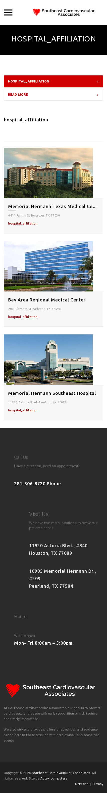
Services (81, 784)
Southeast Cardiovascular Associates (61, 773)
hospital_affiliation (28, 81)
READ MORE (18, 94)
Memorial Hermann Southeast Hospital (52, 393)
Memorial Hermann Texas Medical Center (53, 206)
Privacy (98, 784)
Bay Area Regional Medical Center (47, 299)
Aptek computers (53, 778)
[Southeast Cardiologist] (53, 12)
